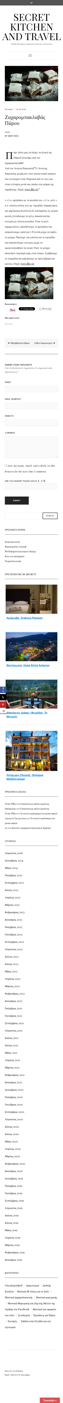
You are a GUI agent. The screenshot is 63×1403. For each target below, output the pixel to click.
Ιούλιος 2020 (12, 1126)
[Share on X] (3, 697)
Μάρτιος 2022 (12, 986)
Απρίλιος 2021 (12, 1060)
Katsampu (25, 1375)
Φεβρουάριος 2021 (14, 1075)
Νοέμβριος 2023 (13, 875)
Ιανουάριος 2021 (13, 1082)
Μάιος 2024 (11, 867)
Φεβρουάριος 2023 (15, 912)
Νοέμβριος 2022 (13, 927)
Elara (7, 1371)
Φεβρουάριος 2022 (15, 993)
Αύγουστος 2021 (13, 1030)
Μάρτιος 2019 (12, 1245)
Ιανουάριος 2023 (13, 919)
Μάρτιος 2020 (12, 1156)
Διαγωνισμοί (32, 1285)
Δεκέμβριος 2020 (14, 1089)
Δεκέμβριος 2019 (14, 1178)
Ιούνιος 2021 (11, 1045)
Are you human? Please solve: (21, 481)
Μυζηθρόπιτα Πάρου (20, 342)
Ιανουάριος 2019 (13, 1259)
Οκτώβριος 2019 (13, 1193)
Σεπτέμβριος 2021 (14, 1023)
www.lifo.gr (31, 189)
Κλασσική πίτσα (12, 541)
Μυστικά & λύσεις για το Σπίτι (33, 1291)
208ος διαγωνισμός (43, 342)
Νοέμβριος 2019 (13, 1185)
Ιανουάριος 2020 (14, 1171)
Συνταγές (9, 109)
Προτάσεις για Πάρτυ (44, 1315)
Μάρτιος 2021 (12, 1067)
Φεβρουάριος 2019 (15, 1252)
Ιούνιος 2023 (11, 890)
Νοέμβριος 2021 (13, 1008)
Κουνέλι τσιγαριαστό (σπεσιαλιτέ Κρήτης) (31, 827)
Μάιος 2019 (11, 1230)
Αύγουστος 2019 (13, 1208)
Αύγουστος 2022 (14, 949)
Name (8, 382)
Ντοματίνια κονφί (13, 561)
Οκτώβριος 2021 (13, 1015)
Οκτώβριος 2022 (13, 934)
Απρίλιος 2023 (12, 897)
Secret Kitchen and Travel (31, 26)
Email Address (13, 399)
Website (9, 416)
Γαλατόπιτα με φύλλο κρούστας (34, 803)
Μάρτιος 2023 (12, 904)
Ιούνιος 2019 (11, 1222)
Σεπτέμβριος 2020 (14, 1111)
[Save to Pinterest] (3, 705)
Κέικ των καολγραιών (14, 556)
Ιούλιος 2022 (12, 956)
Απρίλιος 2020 (13, 1148)
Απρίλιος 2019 (12, 1237)
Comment (10, 432)
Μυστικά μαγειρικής (46, 1297)
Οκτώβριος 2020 (14, 1104)
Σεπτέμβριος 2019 (14, 1200)
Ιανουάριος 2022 (13, 1001)
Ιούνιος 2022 (11, 964)
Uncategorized (13, 1285)
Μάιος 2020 (11, 1141)
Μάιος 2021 (11, 1052)
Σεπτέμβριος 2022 (14, 941)
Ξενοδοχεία (24, 1315)
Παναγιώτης (10, 808)
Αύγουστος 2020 (14, 1119)
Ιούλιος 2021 (11, 1038)
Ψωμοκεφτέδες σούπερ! (15, 546)
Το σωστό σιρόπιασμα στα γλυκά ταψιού (38, 813)
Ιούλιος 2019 (11, 1215)
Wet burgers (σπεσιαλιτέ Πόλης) (20, 551)
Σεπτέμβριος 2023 (14, 882)
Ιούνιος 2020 (12, 1134)
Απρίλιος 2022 (12, 978)
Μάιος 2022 (11, 971)
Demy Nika (13, 136)
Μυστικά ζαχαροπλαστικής (18, 1297)
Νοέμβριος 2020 (14, 1097)
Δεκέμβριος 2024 (14, 860)
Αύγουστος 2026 (14, 853)
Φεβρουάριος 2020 (15, 1163)
